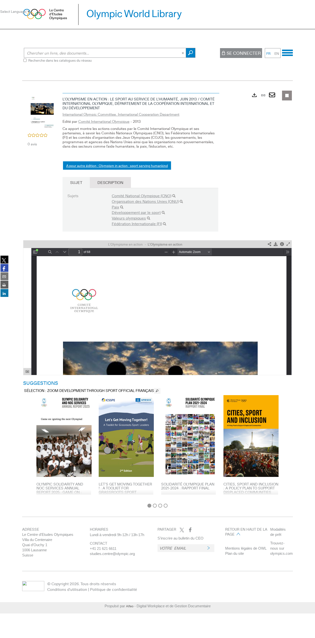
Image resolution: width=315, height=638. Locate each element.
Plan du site (234, 553)
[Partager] (269, 244)
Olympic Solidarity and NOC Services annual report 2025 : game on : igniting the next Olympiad (63, 490)
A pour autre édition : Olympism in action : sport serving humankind (117, 165)
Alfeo (129, 606)
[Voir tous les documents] (157, 391)
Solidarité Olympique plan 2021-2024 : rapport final (187, 486)
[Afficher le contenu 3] (160, 506)
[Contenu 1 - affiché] (149, 506)
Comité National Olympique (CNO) (141, 195)
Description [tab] (110, 182)
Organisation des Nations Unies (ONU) (145, 201)
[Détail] (282, 244)
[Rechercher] (173, 196)
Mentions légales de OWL (246, 548)
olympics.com (281, 553)
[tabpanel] (157, 296)
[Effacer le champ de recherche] (183, 53)
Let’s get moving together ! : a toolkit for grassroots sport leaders (125, 490)
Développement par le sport (136, 212)
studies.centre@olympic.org (112, 554)
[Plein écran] (288, 244)
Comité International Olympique (103, 121)
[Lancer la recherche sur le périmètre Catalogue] (190, 53)
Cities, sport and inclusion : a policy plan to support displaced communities (250, 488)
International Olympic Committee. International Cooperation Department (121, 114)
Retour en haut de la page (246, 532)
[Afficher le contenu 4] (166, 506)
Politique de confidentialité (113, 589)
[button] (42, 111)
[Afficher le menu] (287, 52)
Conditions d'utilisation (67, 589)
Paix (115, 207)
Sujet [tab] (76, 182)
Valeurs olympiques (129, 218)
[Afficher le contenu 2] (155, 506)
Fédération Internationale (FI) (137, 223)
